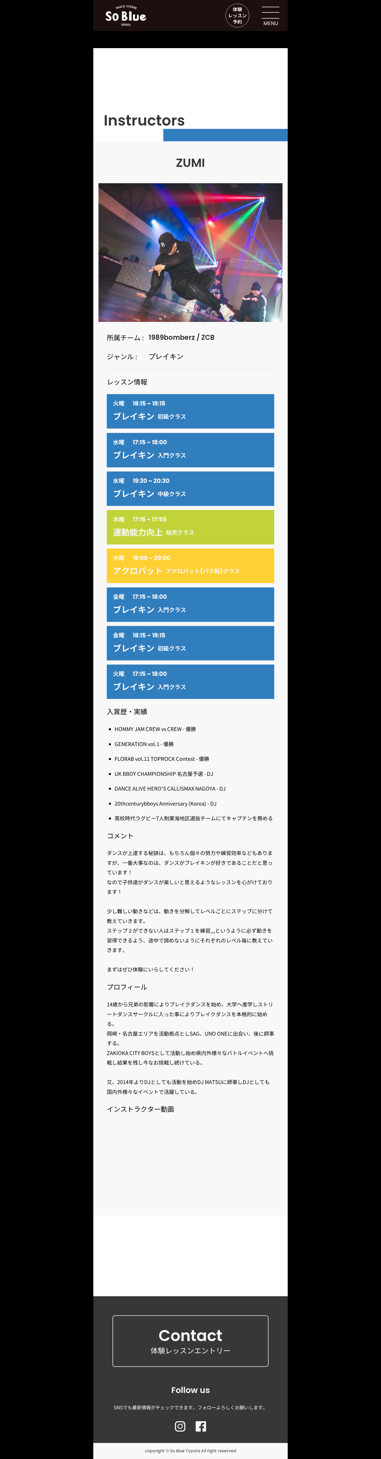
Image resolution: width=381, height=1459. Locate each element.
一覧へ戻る (190, 1271)
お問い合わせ (190, 1239)
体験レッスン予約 (237, 15)
